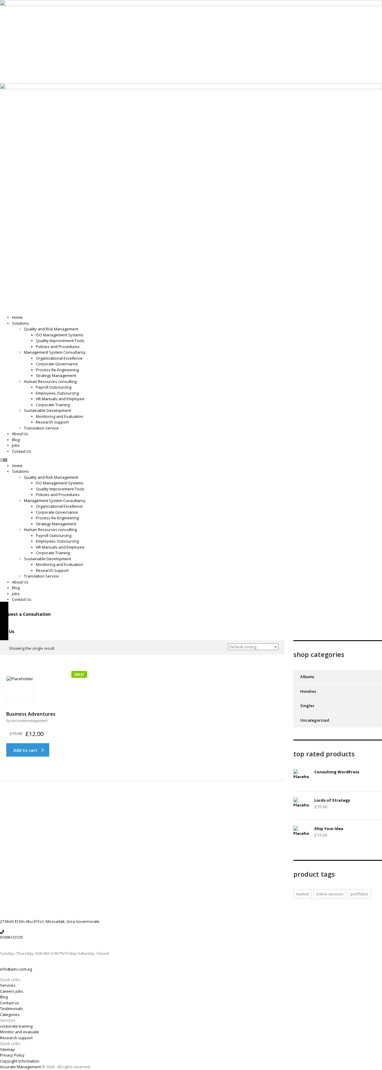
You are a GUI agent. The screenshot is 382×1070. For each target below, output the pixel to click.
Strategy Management (56, 375)
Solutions (20, 323)
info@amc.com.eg (16, 969)
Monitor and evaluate (19, 1031)
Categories (10, 1014)
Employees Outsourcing (57, 393)
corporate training (16, 1026)
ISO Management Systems (60, 335)
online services (330, 894)
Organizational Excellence (59, 358)
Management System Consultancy (55, 352)
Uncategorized (314, 720)
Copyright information (19, 1061)
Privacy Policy (12, 1055)
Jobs (16, 445)
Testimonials (11, 1008)
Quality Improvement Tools (60, 340)
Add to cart (25, 750)
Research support (16, 1037)
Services (8, 985)
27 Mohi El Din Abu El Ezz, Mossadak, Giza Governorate (49, 921)
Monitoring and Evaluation (59, 416)
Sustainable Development (47, 410)
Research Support (52, 422)
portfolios (359, 894)
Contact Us (21, 451)
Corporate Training (53, 404)
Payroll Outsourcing (53, 387)
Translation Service (41, 428)
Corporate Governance (57, 364)
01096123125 (11, 937)
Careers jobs (11, 991)
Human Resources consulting (50, 381)
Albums (307, 676)
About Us (20, 433)
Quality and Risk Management (51, 329)
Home (17, 317)
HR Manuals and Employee (60, 398)
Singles (307, 705)
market (302, 894)
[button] (191, 460)
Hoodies (308, 691)
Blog (16, 439)
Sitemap (7, 1049)
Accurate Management (21, 1066)
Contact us (9, 1003)
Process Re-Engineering (57, 369)
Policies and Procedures (58, 346)
